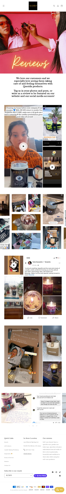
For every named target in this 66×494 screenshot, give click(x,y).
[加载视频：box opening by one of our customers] (13, 265)
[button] (4, 6)
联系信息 (54, 489)
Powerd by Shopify (22, 490)
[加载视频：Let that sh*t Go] (52, 167)
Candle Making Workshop (11, 450)
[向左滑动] (29, 426)
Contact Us (7, 465)
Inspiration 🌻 (8, 453)
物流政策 (48, 489)
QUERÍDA (16, 490)
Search (6, 442)
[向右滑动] (37, 426)
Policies (6, 461)
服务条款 (42, 489)
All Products (7, 446)
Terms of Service (9, 457)
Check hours (28, 453)
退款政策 (31, 489)
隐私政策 (37, 489)
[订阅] (31, 476)
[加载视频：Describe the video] (23, 146)
